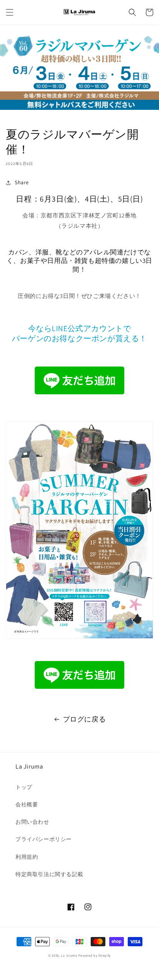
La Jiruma (69, 955)
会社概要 (26, 804)
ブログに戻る (84, 719)
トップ (23, 787)
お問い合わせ (32, 821)
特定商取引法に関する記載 (49, 874)
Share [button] (22, 182)
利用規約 (26, 856)
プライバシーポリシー (43, 839)
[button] (9, 12)
